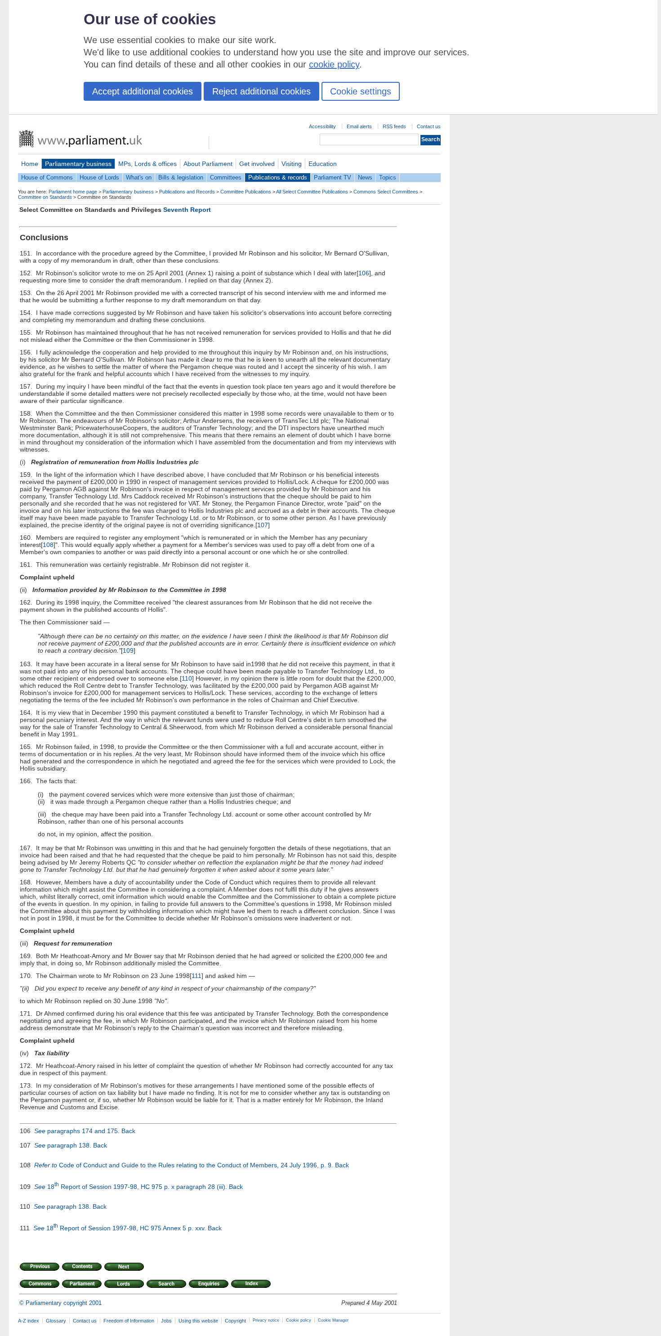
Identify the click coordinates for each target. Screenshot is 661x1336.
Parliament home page (73, 191)
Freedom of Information (128, 1320)
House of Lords (99, 177)
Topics (387, 177)
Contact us (429, 126)
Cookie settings (360, 91)
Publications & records (277, 177)
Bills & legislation (180, 177)
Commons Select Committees (385, 191)
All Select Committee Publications (312, 191)
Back (128, 1130)
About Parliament (207, 163)
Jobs (166, 1320)
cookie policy (334, 64)
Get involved (257, 163)
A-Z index (28, 1320)
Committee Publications (245, 191)
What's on (139, 177)
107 (262, 525)
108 (48, 544)
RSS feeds (394, 126)
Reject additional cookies (261, 91)
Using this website (198, 1320)
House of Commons (47, 177)
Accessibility (322, 126)
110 (187, 678)
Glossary (56, 1320)
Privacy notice (266, 1320)
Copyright (235, 1320)
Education (322, 163)
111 (196, 975)
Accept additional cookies (142, 91)
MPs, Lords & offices (147, 163)
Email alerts (359, 126)
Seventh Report (187, 209)
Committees (225, 177)
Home (29, 163)
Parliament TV (332, 177)
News (365, 177)
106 (363, 273)
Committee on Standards (45, 197)
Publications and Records (187, 191)
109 (128, 650)
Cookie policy (298, 1320)
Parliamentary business (78, 163)
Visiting (291, 163)
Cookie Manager (333, 1320)
